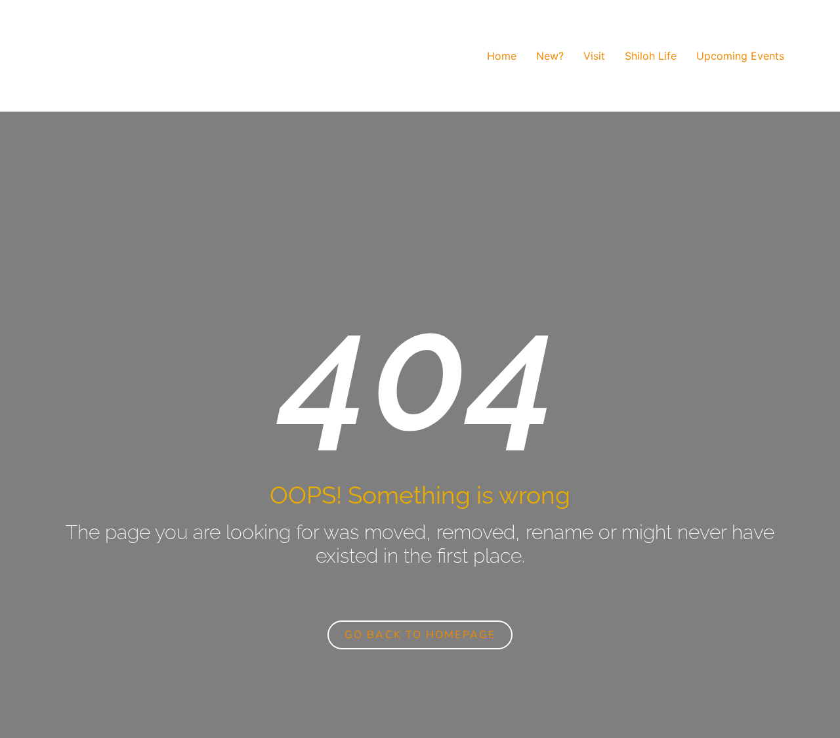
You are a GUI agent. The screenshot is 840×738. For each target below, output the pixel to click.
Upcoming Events (740, 55)
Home (501, 55)
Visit (594, 55)
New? (550, 55)
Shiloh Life (651, 55)
